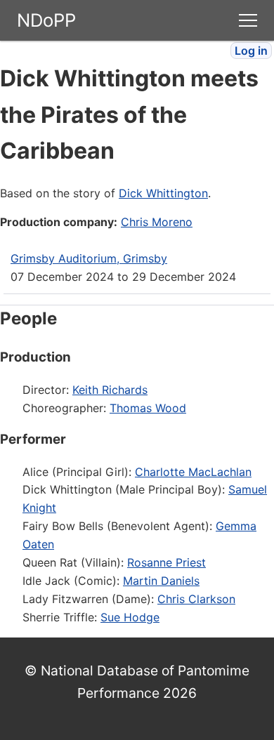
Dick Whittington (163, 193)
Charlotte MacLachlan (193, 472)
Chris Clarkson (196, 599)
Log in (251, 51)
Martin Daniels (161, 581)
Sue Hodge (129, 617)
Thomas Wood (148, 408)
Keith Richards (110, 390)
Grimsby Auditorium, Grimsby (89, 258)
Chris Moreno (157, 222)
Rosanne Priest (166, 562)
